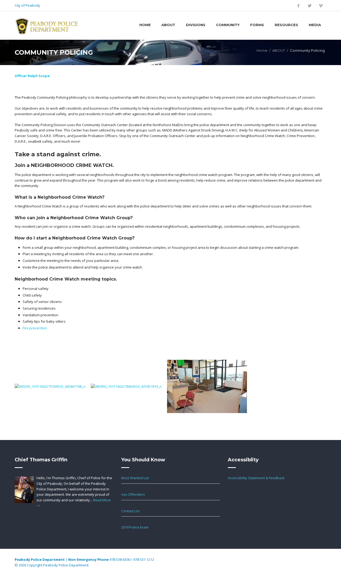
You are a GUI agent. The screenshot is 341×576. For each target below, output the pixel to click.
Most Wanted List (135, 477)
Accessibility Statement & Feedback (256, 477)
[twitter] (309, 5)
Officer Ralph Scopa (32, 75)
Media (315, 25)
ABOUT (278, 50)
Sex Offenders (133, 494)
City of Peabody (27, 5)
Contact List (130, 511)
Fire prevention (35, 328)
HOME (145, 25)
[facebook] (298, 5)
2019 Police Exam (135, 527)
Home (262, 50)
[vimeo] (320, 5)
